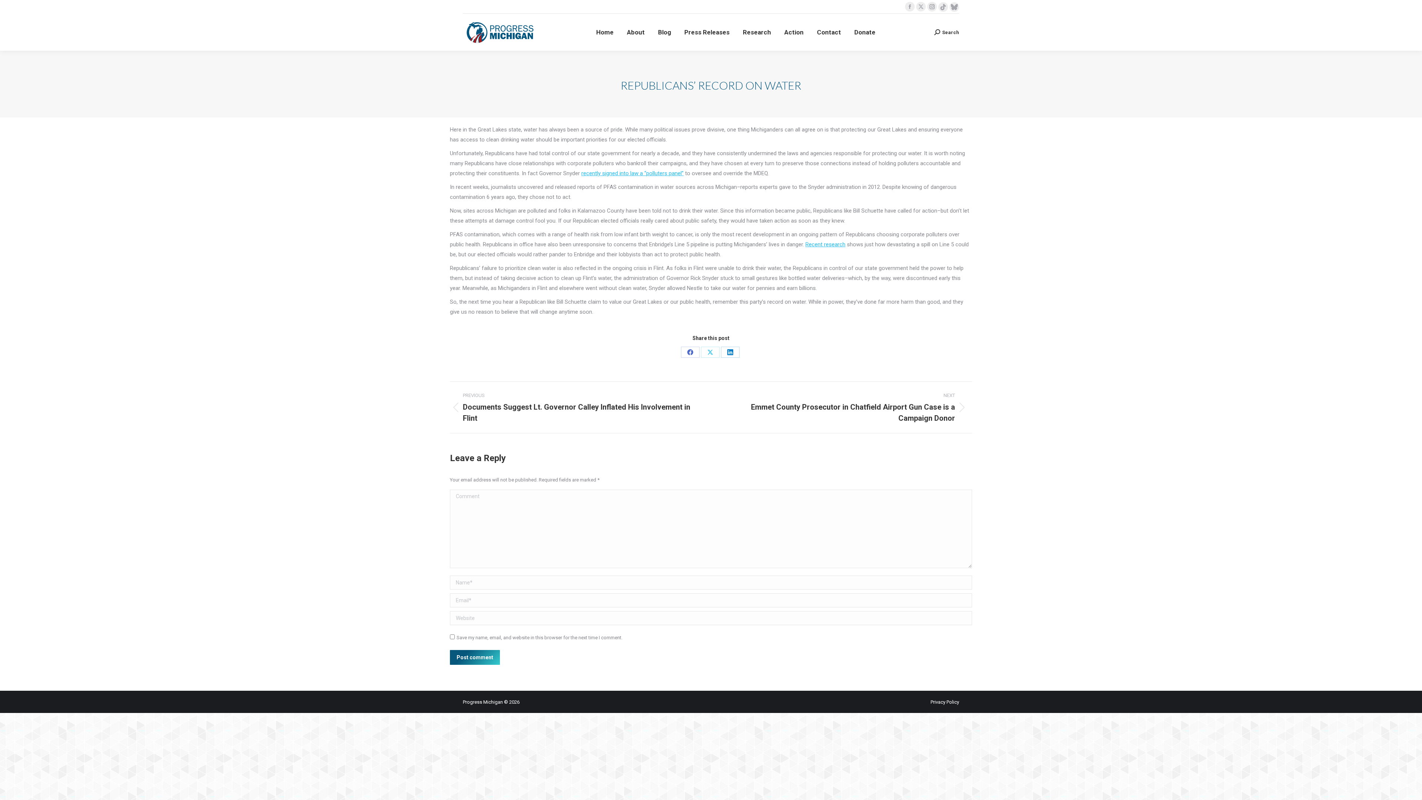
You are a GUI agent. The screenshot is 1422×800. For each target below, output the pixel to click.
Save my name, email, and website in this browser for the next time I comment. (539, 637)
